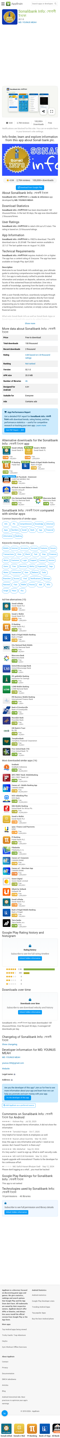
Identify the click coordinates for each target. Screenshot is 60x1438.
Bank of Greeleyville (20, 707)
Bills (48, 585)
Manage (47, 579)
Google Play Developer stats (43, 1301)
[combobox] (42, 4)
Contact (42, 560)
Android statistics (39, 1295)
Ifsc (22, 591)
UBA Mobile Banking (20, 806)
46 (26, 381)
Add (40, 585)
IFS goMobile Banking (20, 676)
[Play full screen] (51, 111)
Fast (15, 585)
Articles (5, 1385)
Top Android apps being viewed (14, 1329)
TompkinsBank (18, 739)
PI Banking (16, 462)
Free (14, 566)
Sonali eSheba (17, 448)
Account (34, 548)
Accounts (24, 548)
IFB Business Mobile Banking (23, 697)
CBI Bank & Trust (18, 728)
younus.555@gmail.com (13, 1063)
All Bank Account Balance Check (25, 488)
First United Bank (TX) (20, 749)
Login (25, 560)
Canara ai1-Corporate (20, 858)
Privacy (5, 1368)
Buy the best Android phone (43, 1319)
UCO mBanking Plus (20, 796)
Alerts (6, 560)
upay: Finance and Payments (23, 827)
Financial (49, 530)
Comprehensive (26, 524)
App (40, 530)
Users (6, 566)
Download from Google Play (31, 187)
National (6, 585)
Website (6, 1068)
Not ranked (30, 363)
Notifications (36, 579)
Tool (35, 554)
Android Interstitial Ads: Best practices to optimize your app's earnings (15, 1400)
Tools (44, 572)
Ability (31, 566)
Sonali (24, 530)
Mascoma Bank (49, 498)
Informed (49, 524)
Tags (51, 566)
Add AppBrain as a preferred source (19, 1105)
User (26, 572)
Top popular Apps (39, 1313)
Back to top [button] (53, 1415)
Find (25, 579)
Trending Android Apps (41, 1307)
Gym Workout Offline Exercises (14, 1347)
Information (7, 536)
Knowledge (39, 524)
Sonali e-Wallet (40, 448)
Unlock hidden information (30, 958)
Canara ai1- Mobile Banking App (24, 785)
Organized (41, 566)
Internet (15, 548)
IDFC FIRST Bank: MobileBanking (25, 775)
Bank (32, 530)
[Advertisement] (30, 55)
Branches (7, 579)
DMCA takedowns (9, 1379)
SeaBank (15, 765)
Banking (18, 536)
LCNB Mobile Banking (20, 687)
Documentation (8, 1374)
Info (5, 524)
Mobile (6, 548)
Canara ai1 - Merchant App (22, 868)
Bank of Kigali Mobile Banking (43, 462)
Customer (15, 560)
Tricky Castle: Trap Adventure (14, 1335)
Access (17, 579)
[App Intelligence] (5, 1413)
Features (43, 548)
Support (33, 560)
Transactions (8, 554)
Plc (14, 524)
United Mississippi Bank (21, 666)
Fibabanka (16, 848)
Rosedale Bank (18, 718)
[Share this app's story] (43, 111)
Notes (6, 572)
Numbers (15, 530)
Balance (35, 572)
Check (27, 554)
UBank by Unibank (19, 889)
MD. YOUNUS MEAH (11, 1057)
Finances (52, 554)
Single (5, 591)
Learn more (41, 425)
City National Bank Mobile (22, 498)
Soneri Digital (17, 879)
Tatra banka (16, 920)
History (32, 585)
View (19, 554)
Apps (6, 530)
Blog (4, 1391)
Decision (23, 566)
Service (51, 560)
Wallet (23, 585)
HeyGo (4, 1341)
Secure (53, 548)
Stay (44, 554)
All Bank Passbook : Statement (24, 477)
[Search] (55, 4)
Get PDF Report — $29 (15, 430)
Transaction (16, 572)
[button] (30, 1074)
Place (14, 591)
